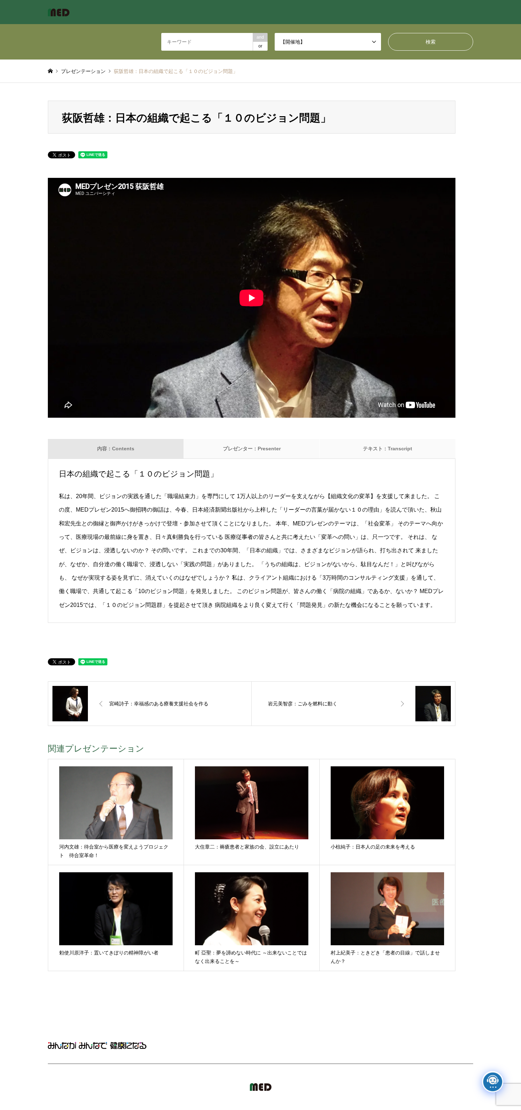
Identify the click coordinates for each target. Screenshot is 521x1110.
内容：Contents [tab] (115, 448)
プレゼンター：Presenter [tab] (252, 448)
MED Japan (412, 1087)
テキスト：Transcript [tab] (387, 448)
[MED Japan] (58, 12)
